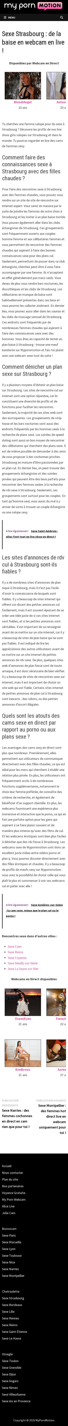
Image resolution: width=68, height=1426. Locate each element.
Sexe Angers (10, 1381)
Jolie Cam (8, 1213)
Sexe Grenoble (11, 1367)
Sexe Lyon (8, 1249)
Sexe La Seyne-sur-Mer (23, 969)
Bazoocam (9, 1229)
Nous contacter (12, 1173)
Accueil (6, 1166)
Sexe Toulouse (12, 1255)
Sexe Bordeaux (12, 1305)
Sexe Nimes (10, 1388)
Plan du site (10, 1179)
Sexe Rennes (10, 1318)
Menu (11, 17)
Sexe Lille (8, 1311)
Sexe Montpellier (13, 1276)
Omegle (7, 1354)
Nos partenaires (13, 1186)
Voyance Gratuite (13, 1193)
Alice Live (8, 1206)
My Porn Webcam (14, 1199)
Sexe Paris (9, 1235)
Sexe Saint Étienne (14, 1332)
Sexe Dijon (9, 1374)
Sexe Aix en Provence (16, 1401)
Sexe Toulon (10, 1361)
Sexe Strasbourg (13, 1298)
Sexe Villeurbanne (13, 1394)
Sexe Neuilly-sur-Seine (23, 963)
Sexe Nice (8, 1262)
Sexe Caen (15, 946)
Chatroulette (10, 1291)
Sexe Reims (15, 952)
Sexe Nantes (10, 1269)
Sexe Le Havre (11, 1338)
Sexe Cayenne (17, 958)
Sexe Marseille (11, 1242)
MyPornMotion (45, 1420)
